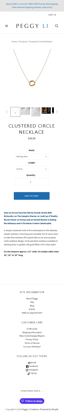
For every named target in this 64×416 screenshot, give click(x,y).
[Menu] (6, 25)
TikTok (33, 373)
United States (30, 390)
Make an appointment (32, 312)
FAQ (32, 302)
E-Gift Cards (32, 328)
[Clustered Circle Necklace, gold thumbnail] (25, 111)
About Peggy (32, 298)
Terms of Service (32, 343)
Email (33, 362)
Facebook (33, 366)
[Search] (56, 26)
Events (32, 309)
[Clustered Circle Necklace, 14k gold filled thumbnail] (15, 112)
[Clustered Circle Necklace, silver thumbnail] (36, 112)
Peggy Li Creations (30, 409)
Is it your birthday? (32, 346)
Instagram (33, 369)
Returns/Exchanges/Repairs (32, 336)
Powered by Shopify (49, 409)
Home (14, 41)
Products (23, 41)
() (52, 14)
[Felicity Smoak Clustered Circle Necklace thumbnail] (46, 110)
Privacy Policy (32, 339)
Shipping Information (32, 332)
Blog (32, 305)
